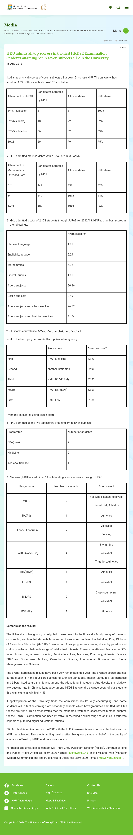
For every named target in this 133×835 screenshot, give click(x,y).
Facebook (17, 785)
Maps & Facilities (56, 800)
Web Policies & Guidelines (61, 808)
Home (7, 30)
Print (109, 40)
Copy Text (123, 40)
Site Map (92, 793)
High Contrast (54, 792)
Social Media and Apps (24, 808)
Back (124, 47)
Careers (50, 785)
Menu (117, 31)
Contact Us (93, 785)
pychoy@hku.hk (78, 752)
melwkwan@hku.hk (110, 757)
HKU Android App (22, 800)
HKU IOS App (19, 793)
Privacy (91, 800)
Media (17, 30)
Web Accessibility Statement (104, 808)
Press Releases (30, 30)
